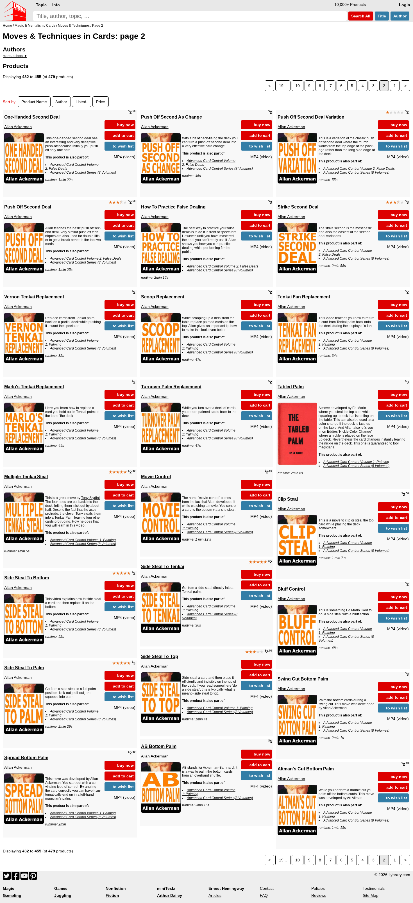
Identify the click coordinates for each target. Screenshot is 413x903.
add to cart (123, 135)
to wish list (123, 146)
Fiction (112, 895)
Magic (8, 888)
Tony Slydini (90, 498)
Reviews (318, 895)
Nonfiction (116, 888)
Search (360, 16)
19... (283, 85)
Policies (318, 888)
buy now (125, 124)
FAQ (264, 895)
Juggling (62, 895)
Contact (267, 888)
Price (100, 101)
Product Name (34, 101)
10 (297, 85)
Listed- (82, 101)
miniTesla (166, 888)
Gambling (12, 895)
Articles (214, 895)
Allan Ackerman (18, 126)
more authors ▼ (15, 56)
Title (381, 16)
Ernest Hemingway (226, 888)
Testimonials (374, 888)
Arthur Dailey (169, 895)
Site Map (370, 895)
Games (60, 888)
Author (400, 16)
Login (404, 5)
